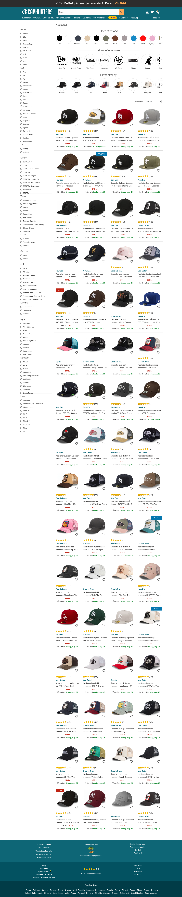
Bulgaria (45, 890)
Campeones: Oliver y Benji (33, 225)
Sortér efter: (138, 102)
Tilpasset (26, 314)
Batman (26, 344)
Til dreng (76, 18)
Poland (73, 893)
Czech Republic (78, 890)
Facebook (138, 871)
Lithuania (47, 893)
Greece (147, 890)
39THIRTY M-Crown (31, 169)
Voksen (26, 152)
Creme (25, 47)
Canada (53, 890)
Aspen (25, 365)
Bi (24, 75)
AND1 (25, 117)
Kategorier (123, 18)
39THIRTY (27, 165)
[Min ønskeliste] (152, 12)
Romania (89, 893)
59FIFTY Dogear (29, 176)
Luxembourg (58, 893)
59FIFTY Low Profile (31, 179)
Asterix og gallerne (30, 204)
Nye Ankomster (99, 18)
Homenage (27, 141)
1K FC (25, 268)
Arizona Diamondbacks (32, 293)
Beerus (26, 348)
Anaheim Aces (28, 279)
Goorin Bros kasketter (43, 851)
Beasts (25, 211)
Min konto (44, 868)
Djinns (25, 128)
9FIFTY (26, 193)
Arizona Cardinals (30, 289)
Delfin (25, 89)
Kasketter (26, 18)
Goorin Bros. (48, 18)
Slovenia (106, 893)
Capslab (26, 121)
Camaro (26, 383)
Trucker (26, 246)
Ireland (28, 893)
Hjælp (44, 866)
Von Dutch (87, 134)
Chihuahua (27, 86)
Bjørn (25, 79)
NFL (24, 431)
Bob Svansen (28, 218)
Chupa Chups (28, 228)
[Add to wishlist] (76, 125)
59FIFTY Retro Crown (31, 186)
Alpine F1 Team (29, 275)
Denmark (90, 890)
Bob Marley (27, 355)
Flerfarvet (27, 51)
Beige (25, 33)
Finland (125, 890)
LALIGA (26, 411)
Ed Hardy (26, 131)
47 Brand (26, 110)
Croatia (60, 890)
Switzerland (124, 893)
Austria (28, 890)
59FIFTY (26, 172)
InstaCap (134, 18)
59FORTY (27, 190)
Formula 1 (27, 400)
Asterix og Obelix (29, 341)
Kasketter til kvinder (44, 854)
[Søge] (121, 12)
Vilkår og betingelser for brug (44, 877)
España (110, 890)
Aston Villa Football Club (32, 300)
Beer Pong (27, 372)
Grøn (25, 58)
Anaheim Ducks (29, 282)
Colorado (26, 390)
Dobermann (27, 93)
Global (139, 890)
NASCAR (26, 425)
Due (24, 100)
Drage (25, 96)
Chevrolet (27, 386)
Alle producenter (63, 18)
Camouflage (28, 44)
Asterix (25, 337)
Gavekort (87, 18)
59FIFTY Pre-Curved (31, 183)
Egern (25, 103)
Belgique (36, 890)
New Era (36, 18)
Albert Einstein (28, 327)
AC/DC (25, 362)
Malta (67, 893)
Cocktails (26, 231)
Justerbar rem (28, 307)
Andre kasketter (29, 242)
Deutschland (100, 890)
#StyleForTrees (43, 871)
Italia (34, 893)
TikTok (138, 868)
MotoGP (26, 421)
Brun (25, 40)
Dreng (25, 149)
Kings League (28, 407)
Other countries (151, 893)
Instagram (138, 874)
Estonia (117, 890)
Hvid (25, 65)
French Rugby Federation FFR (35, 404)
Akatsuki (26, 323)
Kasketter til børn (44, 857)
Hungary (154, 890)
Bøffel (25, 82)
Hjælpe (156, 18)
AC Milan (26, 272)
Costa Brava (28, 393)
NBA (25, 428)
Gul (24, 61)
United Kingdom (137, 893)
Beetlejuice (27, 214)
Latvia (40, 893)
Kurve (25, 259)
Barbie (25, 207)
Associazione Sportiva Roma (34, 296)
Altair (25, 330)
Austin (25, 369)
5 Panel (26, 239)
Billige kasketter (44, 848)
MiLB (25, 414)
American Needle (30, 114)
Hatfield (26, 138)
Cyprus (68, 890)
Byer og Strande (29, 221)
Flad (25, 255)
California (27, 379)
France (132, 890)
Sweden (115, 893)
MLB (25, 418)
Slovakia (98, 893)
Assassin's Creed (30, 200)
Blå (24, 37)
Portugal (81, 893)
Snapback (27, 310)
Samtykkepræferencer (44, 874)
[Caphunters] (44, 11)
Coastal (26, 124)
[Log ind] (147, 12)
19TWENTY (27, 162)
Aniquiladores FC (30, 286)
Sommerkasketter (44, 844)
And (24, 72)
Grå (24, 54)
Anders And (27, 334)
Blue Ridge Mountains (31, 376)
